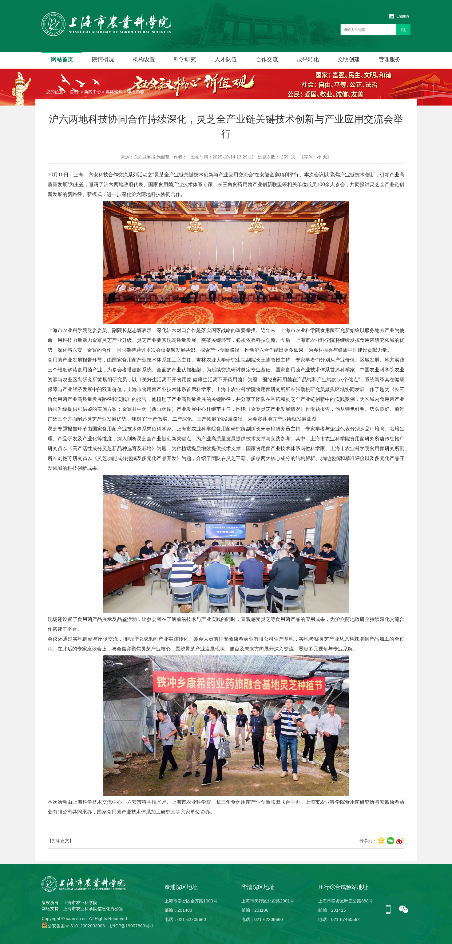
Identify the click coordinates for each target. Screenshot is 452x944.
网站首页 (62, 59)
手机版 (390, 910)
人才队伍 (226, 59)
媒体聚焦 (114, 91)
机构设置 (144, 59)
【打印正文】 (60, 840)
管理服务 (390, 59)
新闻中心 (92, 91)
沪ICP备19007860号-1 (131, 925)
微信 (403, 910)
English (402, 16)
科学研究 (185, 59)
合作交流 (267, 59)
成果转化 (308, 59)
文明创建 (349, 59)
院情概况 (103, 59)
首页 (74, 91)
